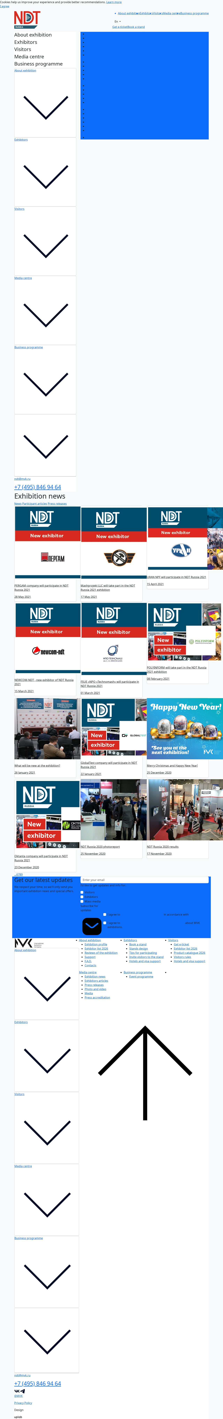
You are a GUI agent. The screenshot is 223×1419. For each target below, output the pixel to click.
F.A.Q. (89, 51)
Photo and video (97, 122)
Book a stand (94, 62)
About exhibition (25, 70)
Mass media (93, 901)
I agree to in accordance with (156, 917)
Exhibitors (21, 140)
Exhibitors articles (98, 114)
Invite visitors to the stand (103, 74)
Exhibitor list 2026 (97, 38)
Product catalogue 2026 (101, 94)
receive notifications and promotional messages (152, 923)
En (117, 21)
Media (90, 126)
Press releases (95, 118)
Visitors (19, 209)
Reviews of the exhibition (102, 42)
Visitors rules (94, 98)
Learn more (114, 2)
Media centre (23, 278)
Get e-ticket (93, 86)
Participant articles (34, 504)
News (18, 504)
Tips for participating (100, 70)
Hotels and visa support (101, 79)
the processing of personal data (142, 914)
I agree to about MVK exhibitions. (153, 925)
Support (91, 46)
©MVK (18, 1396)
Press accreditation (99, 130)
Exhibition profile (97, 34)
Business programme (28, 347)
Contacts (92, 55)
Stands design (95, 66)
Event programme (98, 137)
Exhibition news (96, 109)
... (15, 874)
